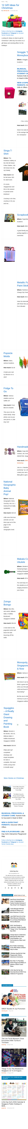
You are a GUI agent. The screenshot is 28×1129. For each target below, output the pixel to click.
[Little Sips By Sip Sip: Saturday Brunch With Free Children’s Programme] (5, 972)
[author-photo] (14, 869)
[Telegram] (24, 853)
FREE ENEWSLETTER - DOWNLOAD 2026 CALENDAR (12, 1078)
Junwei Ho (4, 1108)
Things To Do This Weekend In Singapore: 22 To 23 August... (12, 1070)
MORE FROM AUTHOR (19, 895)
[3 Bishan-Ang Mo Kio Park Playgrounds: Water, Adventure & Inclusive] (5, 955)
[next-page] (5, 978)
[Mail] (12, 888)
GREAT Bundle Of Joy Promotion (13, 1009)
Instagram (19, 31)
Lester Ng (4, 1044)
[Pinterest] (10, 853)
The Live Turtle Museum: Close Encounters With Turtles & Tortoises (18, 804)
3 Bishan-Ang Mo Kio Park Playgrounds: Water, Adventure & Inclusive (17, 955)
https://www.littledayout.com (14, 873)
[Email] (17, 853)
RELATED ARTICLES (7, 895)
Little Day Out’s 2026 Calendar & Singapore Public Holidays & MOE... (13, 1104)
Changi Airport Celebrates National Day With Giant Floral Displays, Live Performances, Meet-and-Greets (18, 938)
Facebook (5, 33)
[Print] (21, 853)
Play (6, 1)
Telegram (13, 33)
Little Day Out (6, 10)
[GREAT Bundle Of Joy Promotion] (22, 104)
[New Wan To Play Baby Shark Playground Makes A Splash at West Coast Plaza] (5, 962)
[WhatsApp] (13, 853)
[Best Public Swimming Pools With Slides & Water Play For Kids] (5, 947)
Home (3, 1)
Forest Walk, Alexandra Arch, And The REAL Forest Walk (18, 788)
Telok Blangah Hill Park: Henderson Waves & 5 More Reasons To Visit (17, 910)
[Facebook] (3, 853)
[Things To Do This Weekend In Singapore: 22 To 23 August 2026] (14, 1058)
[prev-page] (3, 978)
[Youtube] (22, 888)
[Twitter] (6, 853)
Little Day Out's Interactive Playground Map (14, 834)
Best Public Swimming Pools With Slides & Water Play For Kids (18, 947)
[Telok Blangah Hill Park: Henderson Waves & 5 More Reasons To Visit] (5, 910)
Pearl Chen (4, 1072)
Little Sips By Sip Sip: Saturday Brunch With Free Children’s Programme (18, 971)
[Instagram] (9, 888)
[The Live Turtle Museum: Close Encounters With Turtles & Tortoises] (22, 92)
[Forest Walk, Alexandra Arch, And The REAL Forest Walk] (22, 112)
